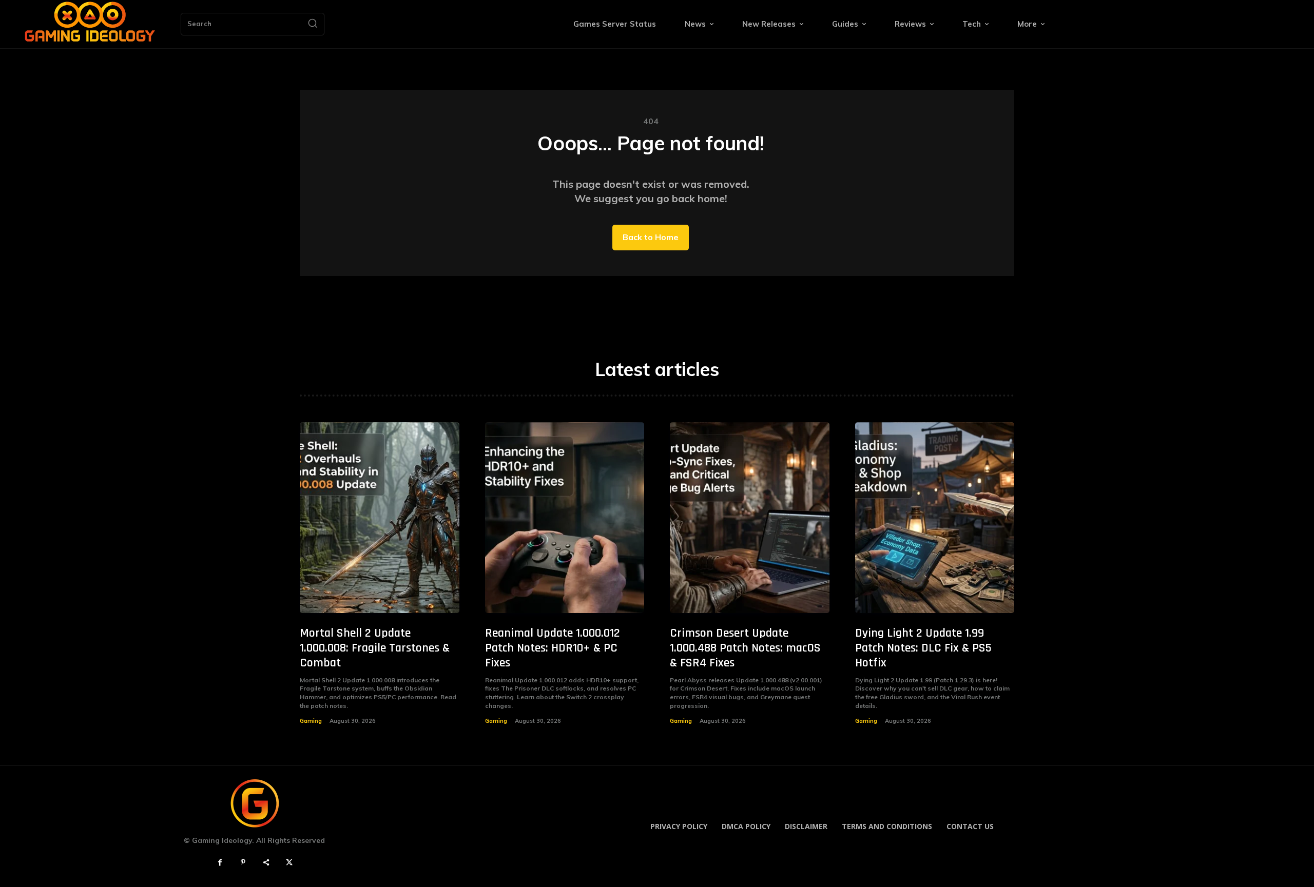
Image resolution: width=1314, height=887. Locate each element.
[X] (289, 863)
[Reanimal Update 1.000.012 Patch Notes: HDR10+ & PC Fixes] (565, 518)
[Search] (312, 24)
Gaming (311, 720)
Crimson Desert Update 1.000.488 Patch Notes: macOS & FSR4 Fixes (745, 648)
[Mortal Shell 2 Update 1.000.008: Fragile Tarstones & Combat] (379, 518)
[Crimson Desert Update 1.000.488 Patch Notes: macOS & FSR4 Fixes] (749, 518)
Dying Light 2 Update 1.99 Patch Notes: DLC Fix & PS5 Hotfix (923, 648)
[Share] (266, 863)
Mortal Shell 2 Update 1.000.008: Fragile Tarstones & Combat (375, 648)
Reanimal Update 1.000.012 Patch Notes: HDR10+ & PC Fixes (552, 648)
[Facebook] (220, 863)
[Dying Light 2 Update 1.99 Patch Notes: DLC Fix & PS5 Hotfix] (935, 518)
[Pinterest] (243, 863)
